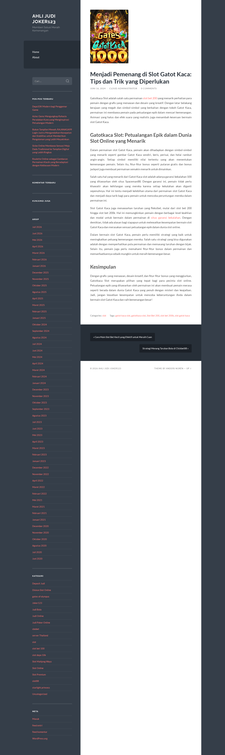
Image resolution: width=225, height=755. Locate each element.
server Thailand (40, 635)
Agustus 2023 (39, 415)
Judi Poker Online (41, 622)
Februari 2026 (39, 259)
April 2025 (37, 298)
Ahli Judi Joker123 (44, 18)
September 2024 (40, 331)
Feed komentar (39, 731)
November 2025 (40, 279)
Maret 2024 (38, 370)
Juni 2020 (37, 558)
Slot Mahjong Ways (42, 661)
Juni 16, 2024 (98, 88)
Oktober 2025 (39, 285)
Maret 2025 (38, 305)
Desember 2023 (40, 389)
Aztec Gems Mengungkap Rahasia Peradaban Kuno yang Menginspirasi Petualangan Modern (50, 119)
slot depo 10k (39, 655)
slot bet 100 (38, 648)
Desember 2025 (40, 272)
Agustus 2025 (39, 292)
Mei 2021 (37, 500)
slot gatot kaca (182, 315)
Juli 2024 (37, 344)
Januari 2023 (39, 461)
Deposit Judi (38, 583)
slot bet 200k (167, 315)
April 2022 (37, 480)
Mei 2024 (37, 357)
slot (34, 642)
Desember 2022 (40, 467)
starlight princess (41, 687)
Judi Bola (36, 609)
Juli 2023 (37, 422)
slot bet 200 (150, 98)
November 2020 (40, 532)
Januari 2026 (39, 265)
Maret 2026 (38, 252)
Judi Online (38, 616)
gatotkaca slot (138, 315)
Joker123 (37, 603)
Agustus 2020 (39, 545)
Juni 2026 (37, 233)
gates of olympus (40, 596)
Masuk (35, 718)
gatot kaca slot (122, 315)
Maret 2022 (38, 487)
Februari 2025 (39, 311)
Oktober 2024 (39, 324)
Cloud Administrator (123, 88)
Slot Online (37, 668)
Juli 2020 (37, 552)
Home (35, 52)
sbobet (35, 629)
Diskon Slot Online (41, 590)
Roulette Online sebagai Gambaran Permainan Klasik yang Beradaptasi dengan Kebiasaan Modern (50, 162)
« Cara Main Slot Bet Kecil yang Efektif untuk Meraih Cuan (122, 337)
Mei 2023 (37, 435)
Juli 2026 (37, 227)
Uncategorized (39, 694)
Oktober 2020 (39, 539)
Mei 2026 (37, 239)
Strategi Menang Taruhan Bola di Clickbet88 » (165, 348)
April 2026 (37, 246)
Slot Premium (39, 674)
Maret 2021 (38, 506)
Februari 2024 (39, 376)
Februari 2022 (39, 493)
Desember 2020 (40, 526)
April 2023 (37, 441)
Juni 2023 (37, 428)
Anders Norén (174, 368)
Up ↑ (189, 368)
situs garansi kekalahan (165, 217)
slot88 (35, 681)
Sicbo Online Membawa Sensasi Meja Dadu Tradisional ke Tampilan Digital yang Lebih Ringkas (51, 149)
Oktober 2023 (39, 402)
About (35, 57)
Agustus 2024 (39, 337)
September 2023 (40, 409)
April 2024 (37, 363)
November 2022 (40, 474)
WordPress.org (39, 738)
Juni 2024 (37, 350)
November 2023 (40, 396)
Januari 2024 (39, 383)
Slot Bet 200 (153, 315)
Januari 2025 (39, 317)
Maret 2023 (38, 448)
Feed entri (37, 725)
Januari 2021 (39, 519)
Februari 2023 (39, 454)
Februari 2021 (39, 513)
